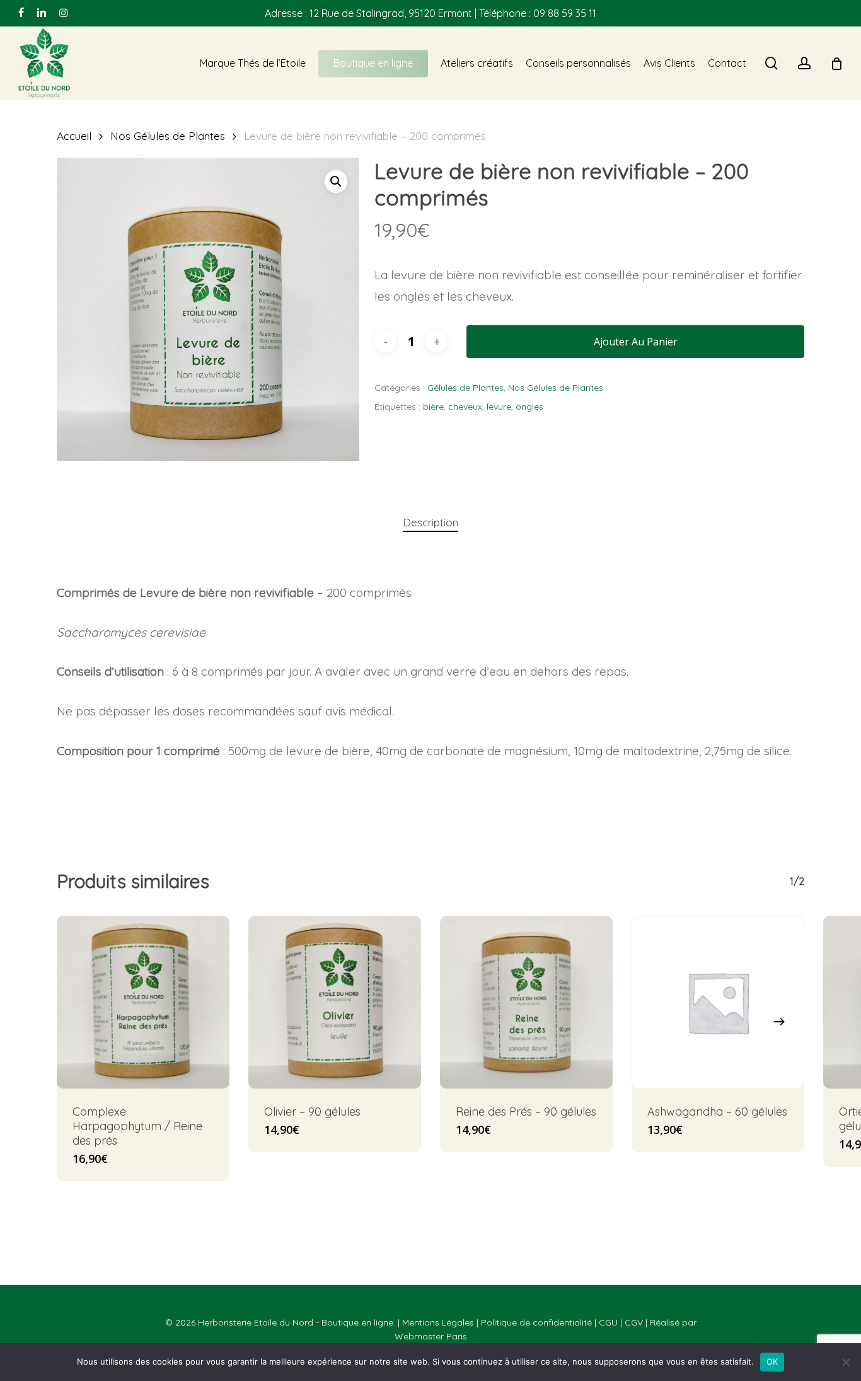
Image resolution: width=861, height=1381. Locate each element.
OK (772, 1361)
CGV (634, 1322)
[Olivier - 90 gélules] (334, 1002)
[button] (336, 181)
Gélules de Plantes (465, 387)
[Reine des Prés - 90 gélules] (526, 1002)
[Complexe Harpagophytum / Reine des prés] (143, 1002)
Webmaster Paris (431, 1336)
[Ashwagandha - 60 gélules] (718, 1002)
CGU (608, 1322)
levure (499, 406)
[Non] (845, 1362)
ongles (529, 406)
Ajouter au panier (636, 342)
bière (433, 406)
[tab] (430, 522)
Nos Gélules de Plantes (167, 135)
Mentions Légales (438, 1322)
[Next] (779, 1021)
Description (430, 522)
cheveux (465, 406)
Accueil (74, 135)
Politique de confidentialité (536, 1322)
